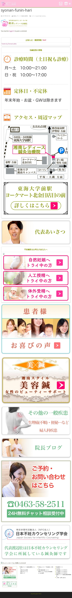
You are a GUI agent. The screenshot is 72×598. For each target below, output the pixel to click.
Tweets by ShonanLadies (9, 44)
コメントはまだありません (38, 16)
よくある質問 (41, 573)
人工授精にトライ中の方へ (62, 571)
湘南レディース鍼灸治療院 (20, 16)
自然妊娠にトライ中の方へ (62, 570)
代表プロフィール (24, 571)
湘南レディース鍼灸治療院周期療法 (63, 575)
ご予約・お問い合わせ (61, 577)
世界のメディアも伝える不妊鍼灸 (45, 571)
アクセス (58, 568)
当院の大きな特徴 (24, 570)
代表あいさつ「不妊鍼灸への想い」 (45, 567)
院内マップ (22, 573)
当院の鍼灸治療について (43, 570)
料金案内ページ (59, 567)
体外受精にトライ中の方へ (62, 573)
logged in (12, 31)
